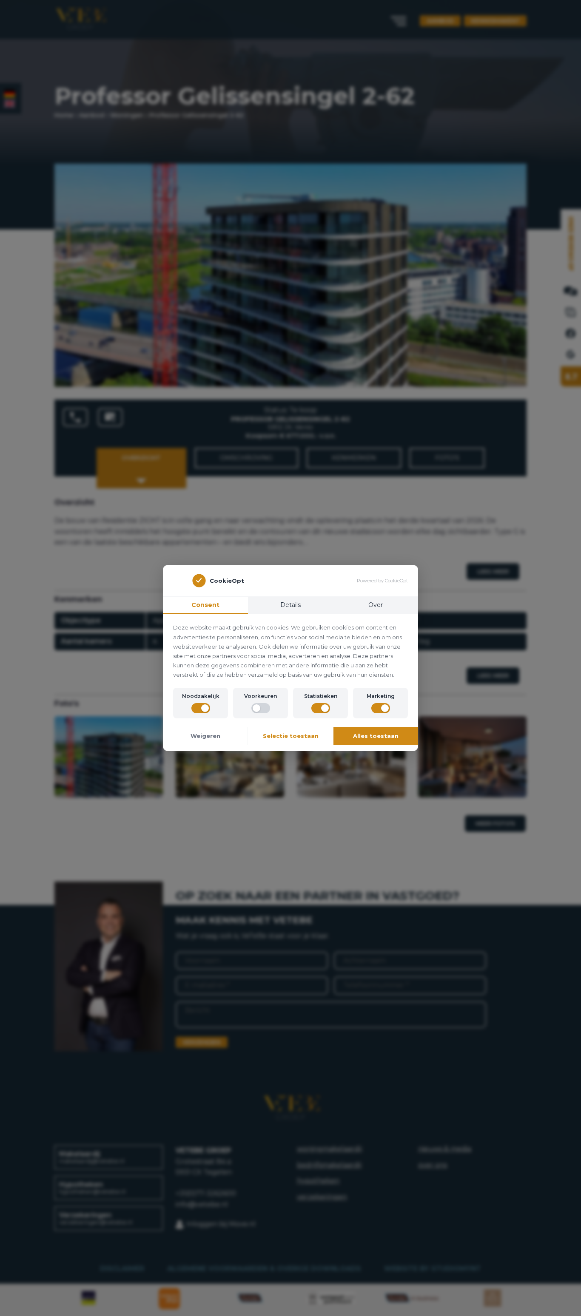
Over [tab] (375, 605)
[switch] (200, 708)
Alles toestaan (376, 735)
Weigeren (205, 735)
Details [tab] (290, 605)
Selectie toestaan (291, 735)
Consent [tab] (205, 605)
